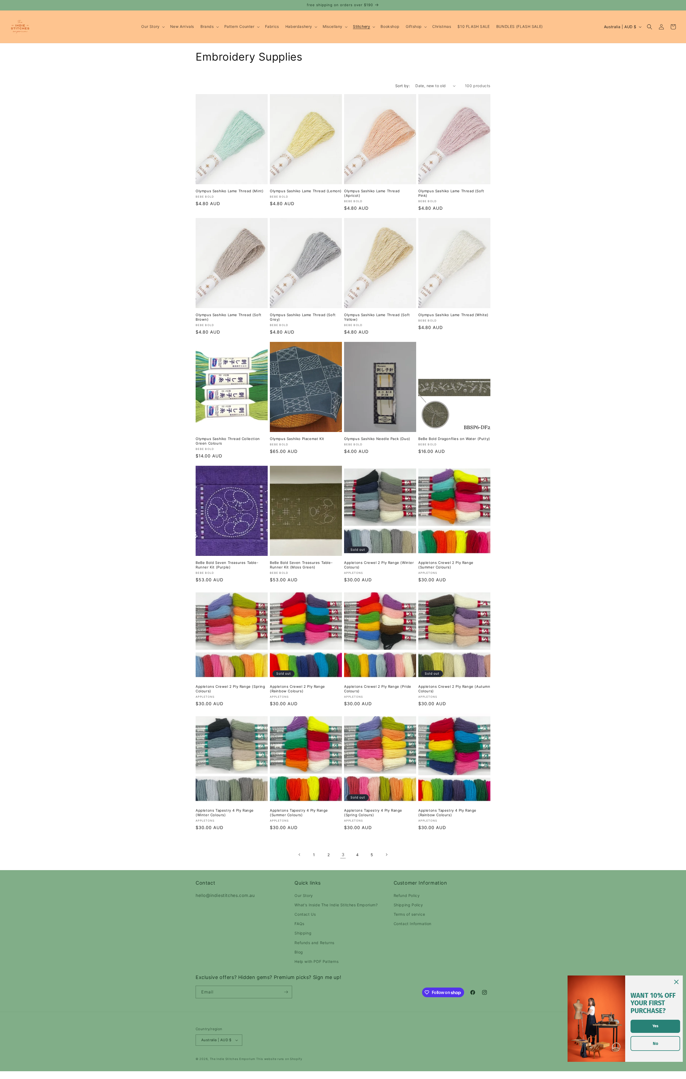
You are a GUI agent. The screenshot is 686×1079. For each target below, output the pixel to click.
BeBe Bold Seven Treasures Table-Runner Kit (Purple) (227, 564)
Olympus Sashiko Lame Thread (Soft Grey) (303, 317)
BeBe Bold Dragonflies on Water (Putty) (454, 439)
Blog (298, 952)
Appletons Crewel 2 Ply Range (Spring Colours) (230, 688)
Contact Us (305, 914)
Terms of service (409, 914)
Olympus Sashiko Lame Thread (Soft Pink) (451, 193)
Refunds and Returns (314, 942)
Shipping (302, 933)
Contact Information (412, 923)
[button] (152, 26)
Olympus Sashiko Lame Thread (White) (453, 315)
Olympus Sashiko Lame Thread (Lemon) (306, 191)
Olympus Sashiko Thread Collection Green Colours (228, 441)
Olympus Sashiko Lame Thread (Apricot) (372, 193)
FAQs (299, 923)
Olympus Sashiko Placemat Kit (297, 439)
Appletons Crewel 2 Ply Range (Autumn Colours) (454, 688)
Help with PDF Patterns (316, 961)
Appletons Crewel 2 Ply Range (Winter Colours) (379, 564)
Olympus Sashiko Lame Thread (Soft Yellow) (377, 317)
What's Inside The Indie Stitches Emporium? (336, 905)
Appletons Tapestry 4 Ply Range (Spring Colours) (373, 812)
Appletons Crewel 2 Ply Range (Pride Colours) (377, 688)
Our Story (303, 895)
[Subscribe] (286, 992)
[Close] (676, 981)
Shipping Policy (408, 905)
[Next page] (386, 854)
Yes (655, 1026)
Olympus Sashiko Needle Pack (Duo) (377, 439)
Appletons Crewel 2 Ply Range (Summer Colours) (446, 564)
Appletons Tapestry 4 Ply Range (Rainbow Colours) (447, 812)
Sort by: (402, 85)
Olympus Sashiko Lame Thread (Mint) (229, 191)
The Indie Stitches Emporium (232, 1059)
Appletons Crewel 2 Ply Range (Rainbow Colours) (297, 688)
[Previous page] (299, 854)
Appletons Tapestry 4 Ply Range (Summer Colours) (299, 812)
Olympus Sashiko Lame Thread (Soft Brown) (229, 317)
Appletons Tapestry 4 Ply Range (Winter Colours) (225, 812)
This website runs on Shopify (279, 1059)
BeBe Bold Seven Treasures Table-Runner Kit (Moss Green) (301, 564)
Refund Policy (407, 895)
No (655, 1043)
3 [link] (343, 854)
